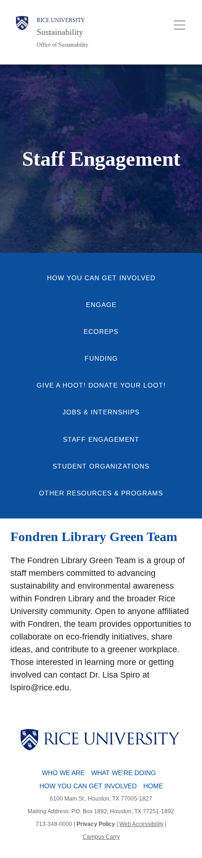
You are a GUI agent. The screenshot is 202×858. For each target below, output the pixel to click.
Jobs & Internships (101, 412)
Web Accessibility (141, 824)
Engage (101, 304)
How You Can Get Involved (101, 278)
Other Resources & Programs (101, 493)
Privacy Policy (96, 824)
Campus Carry (101, 837)
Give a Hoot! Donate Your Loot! (101, 385)
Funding (101, 358)
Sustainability (60, 32)
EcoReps (101, 331)
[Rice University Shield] (22, 32)
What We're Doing (123, 773)
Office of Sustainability (62, 44)
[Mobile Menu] (180, 24)
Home (153, 786)
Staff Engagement (101, 439)
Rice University (61, 20)
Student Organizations (101, 466)
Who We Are (63, 773)
